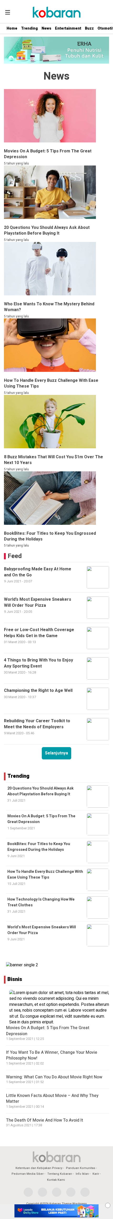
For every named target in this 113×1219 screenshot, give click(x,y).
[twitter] (42, 1192)
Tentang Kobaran (59, 1174)
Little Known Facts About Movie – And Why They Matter (52, 1099)
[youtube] (70, 1192)
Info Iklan (82, 1174)
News (46, 28)
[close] (107, 1205)
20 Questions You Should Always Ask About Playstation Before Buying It (40, 791)
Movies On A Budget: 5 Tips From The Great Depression (47, 1031)
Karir (96, 1174)
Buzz (89, 28)
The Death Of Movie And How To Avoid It (44, 1120)
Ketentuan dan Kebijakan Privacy (39, 1168)
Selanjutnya (56, 753)
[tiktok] (85, 1192)
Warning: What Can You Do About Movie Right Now (54, 1077)
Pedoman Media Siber (28, 1174)
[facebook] (28, 1192)
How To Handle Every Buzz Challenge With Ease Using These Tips (45, 874)
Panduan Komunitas (80, 1168)
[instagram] (56, 1192)
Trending (29, 28)
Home (12, 28)
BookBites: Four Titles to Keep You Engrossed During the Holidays (38, 846)
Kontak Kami (56, 1180)
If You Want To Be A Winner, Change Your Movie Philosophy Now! (51, 1055)
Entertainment (68, 28)
